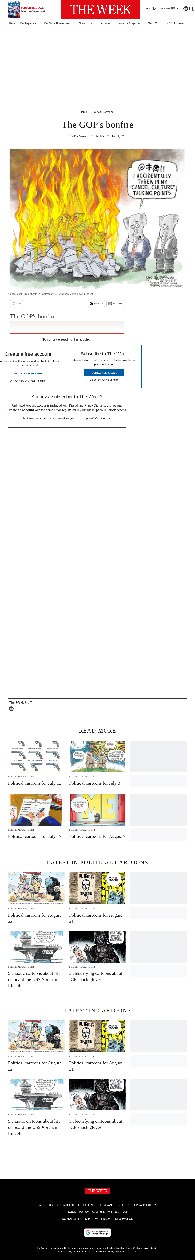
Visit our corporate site (145, 1248)
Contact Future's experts (75, 1205)
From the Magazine (128, 23)
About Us (46, 1205)
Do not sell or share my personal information (97, 1218)
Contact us (103, 418)
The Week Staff (83, 136)
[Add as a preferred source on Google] (97, 1232)
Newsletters (85, 23)
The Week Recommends (57, 23)
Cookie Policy (78, 1211)
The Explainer (28, 23)
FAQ (124, 1211)
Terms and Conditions (114, 1205)
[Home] (12, 23)
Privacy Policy (145, 1205)
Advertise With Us (105, 1211)
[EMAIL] (12, 708)
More (151, 23)
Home (83, 111)
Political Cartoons (103, 111)
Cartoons (104, 23)
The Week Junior (174, 23)
